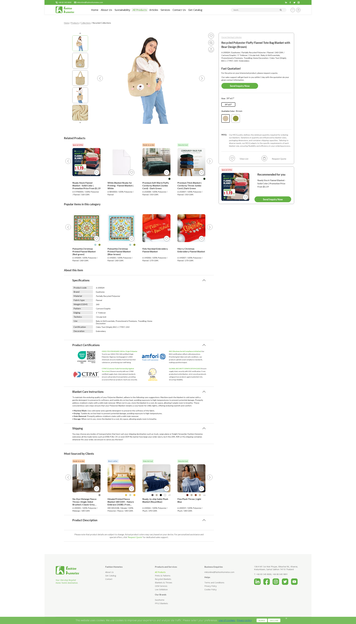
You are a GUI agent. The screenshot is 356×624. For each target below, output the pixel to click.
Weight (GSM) (80, 304)
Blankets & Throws (163, 582)
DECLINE (274, 620)
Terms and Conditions (214, 582)
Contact (108, 579)
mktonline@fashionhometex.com (90, 2)
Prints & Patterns (162, 575)
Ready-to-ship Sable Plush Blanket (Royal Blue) (155, 500)
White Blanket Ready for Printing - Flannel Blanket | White (120, 185)
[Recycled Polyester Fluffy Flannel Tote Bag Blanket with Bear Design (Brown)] (225, 118)
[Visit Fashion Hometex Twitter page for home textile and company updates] (286, 580)
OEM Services (161, 586)
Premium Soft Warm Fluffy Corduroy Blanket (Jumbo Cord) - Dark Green (155, 185)
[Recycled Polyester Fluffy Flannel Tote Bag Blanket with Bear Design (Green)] (235, 118)
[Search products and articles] (281, 9)
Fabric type (79, 300)
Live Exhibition (161, 589)
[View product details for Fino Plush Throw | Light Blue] (191, 478)
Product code (80, 287)
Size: (227, 98)
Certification (80, 327)
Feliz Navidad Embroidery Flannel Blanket (155, 250)
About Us (109, 572)
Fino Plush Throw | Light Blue (189, 500)
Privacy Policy (210, 586)
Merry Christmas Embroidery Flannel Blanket (191, 250)
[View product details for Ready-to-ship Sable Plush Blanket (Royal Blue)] (156, 478)
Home (66, 23)
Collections (86, 23)
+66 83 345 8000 (64, 2)
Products (75, 23)
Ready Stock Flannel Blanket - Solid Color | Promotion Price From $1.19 (86, 185)
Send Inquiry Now (240, 85)
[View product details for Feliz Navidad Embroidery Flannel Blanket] (156, 228)
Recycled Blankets (163, 579)
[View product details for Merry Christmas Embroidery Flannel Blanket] (191, 228)
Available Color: (231, 111)
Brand (76, 291)
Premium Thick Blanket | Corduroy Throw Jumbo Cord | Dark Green (189, 185)
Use (75, 321)
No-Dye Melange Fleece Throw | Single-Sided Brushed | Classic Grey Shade (84, 502)
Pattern (77, 308)
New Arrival (183, 145)
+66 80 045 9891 (280, 574)
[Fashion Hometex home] (65, 9)
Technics (78, 316)
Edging (77, 312)
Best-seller (113, 461)
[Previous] (68, 161)
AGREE (262, 620)
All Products (160, 572)
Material (78, 296)
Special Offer (78, 145)
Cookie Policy (210, 589)
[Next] (209, 161)
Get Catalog (110, 575)
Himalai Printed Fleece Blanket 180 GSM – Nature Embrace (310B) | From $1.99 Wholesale (120, 502)
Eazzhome (159, 600)
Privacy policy (244, 620)
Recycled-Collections (101, 23)
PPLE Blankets (161, 603)
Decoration (79, 331)
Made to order (149, 145)
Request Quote (135, 537)
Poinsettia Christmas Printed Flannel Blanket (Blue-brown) (119, 251)
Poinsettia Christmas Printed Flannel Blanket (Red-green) (84, 251)
